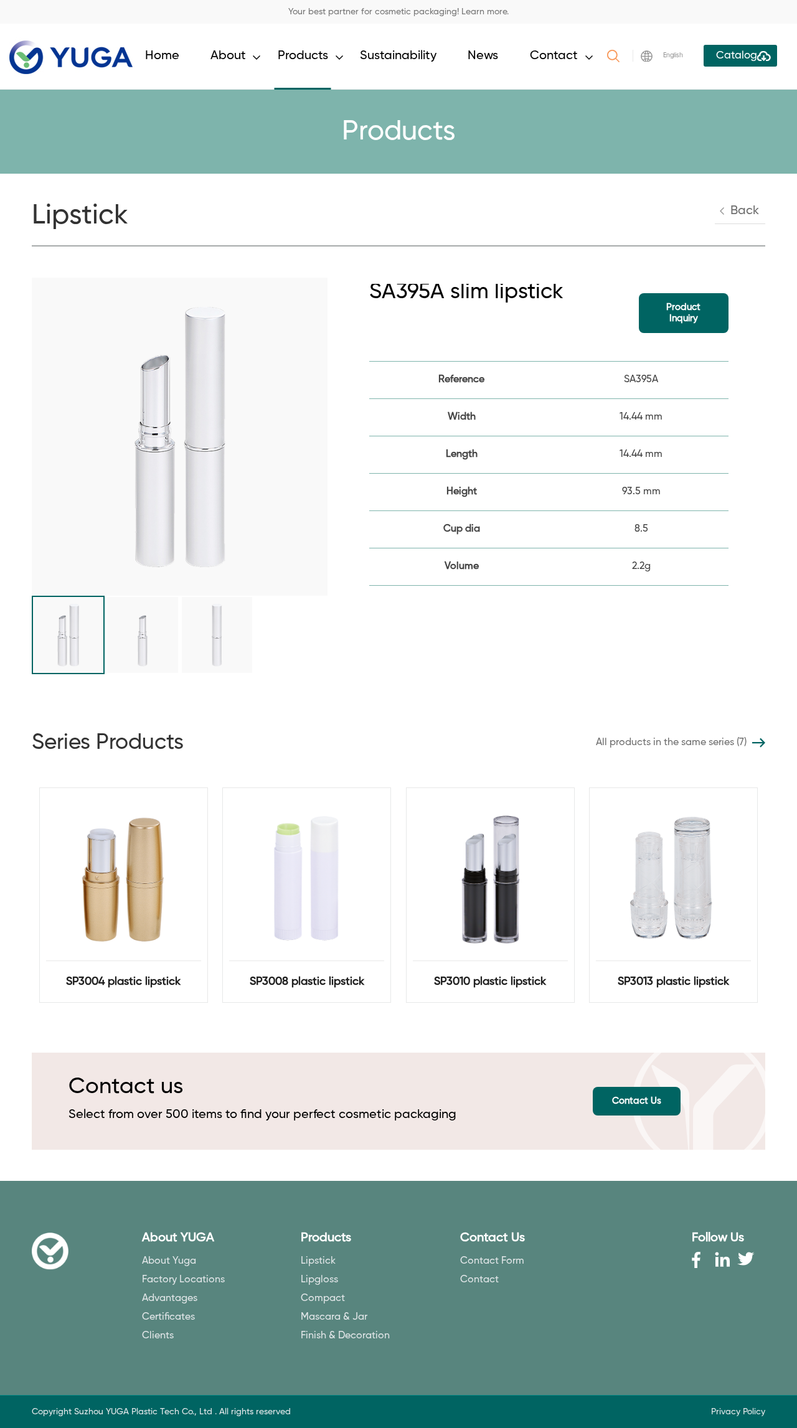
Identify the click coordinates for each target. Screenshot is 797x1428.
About (228, 56)
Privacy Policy (738, 1411)
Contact (554, 56)
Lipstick (318, 1261)
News (483, 56)
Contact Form (492, 1261)
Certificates (168, 1317)
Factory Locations (183, 1280)
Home (162, 56)
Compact (323, 1299)
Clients (158, 1336)
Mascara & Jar (334, 1317)
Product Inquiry (683, 313)
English (673, 55)
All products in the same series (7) (671, 743)
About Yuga (169, 1261)
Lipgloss (319, 1280)
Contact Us (636, 1101)
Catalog (736, 55)
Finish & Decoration (345, 1336)
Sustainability (398, 56)
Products (303, 56)
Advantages (169, 1299)
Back (744, 211)
